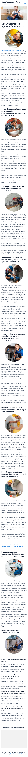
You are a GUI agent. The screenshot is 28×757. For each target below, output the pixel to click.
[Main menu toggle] (25, 3)
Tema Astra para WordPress (17, 754)
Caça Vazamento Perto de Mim (10, 3)
